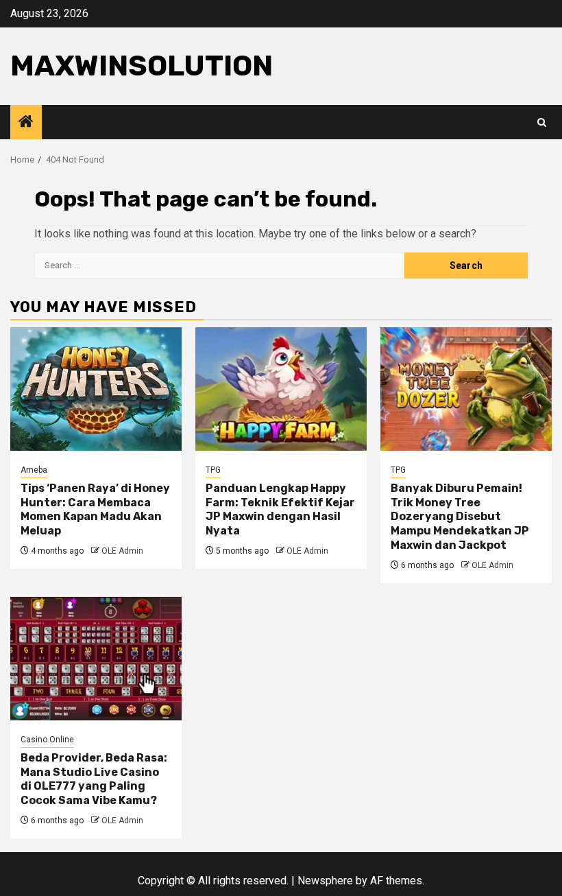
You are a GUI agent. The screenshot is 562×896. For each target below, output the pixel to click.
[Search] (541, 122)
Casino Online (47, 739)
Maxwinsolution (141, 66)
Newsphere (325, 880)
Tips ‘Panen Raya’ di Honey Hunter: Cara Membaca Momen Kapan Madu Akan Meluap (95, 509)
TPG (213, 470)
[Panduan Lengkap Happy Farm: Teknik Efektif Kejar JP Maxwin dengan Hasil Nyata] (281, 389)
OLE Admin (122, 551)
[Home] (26, 122)
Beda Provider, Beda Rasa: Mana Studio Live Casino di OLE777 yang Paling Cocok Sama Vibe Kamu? (94, 779)
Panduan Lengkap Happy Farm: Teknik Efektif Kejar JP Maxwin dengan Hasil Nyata (280, 509)
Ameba (34, 470)
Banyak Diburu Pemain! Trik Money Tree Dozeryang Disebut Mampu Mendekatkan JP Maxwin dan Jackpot (460, 517)
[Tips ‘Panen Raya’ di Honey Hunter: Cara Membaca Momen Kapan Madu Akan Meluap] (96, 389)
